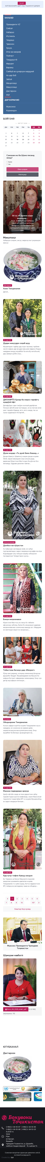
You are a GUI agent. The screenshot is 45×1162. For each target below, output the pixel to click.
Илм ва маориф (13, 52)
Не (9, 164)
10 (22, 902)
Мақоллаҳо (11, 87)
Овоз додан (22, 169)
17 (6, 139)
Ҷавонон (10, 44)
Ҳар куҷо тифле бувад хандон (17, 875)
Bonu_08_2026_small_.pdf (16, 1009)
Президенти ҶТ (13, 24)
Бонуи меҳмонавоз (12, 619)
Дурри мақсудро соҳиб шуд (16, 343)
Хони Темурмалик (11, 288)
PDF (8, 95)
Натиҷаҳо (22, 174)
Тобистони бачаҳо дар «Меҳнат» (19, 670)
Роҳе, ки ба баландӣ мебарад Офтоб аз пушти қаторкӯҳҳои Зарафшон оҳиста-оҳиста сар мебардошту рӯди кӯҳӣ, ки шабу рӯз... (22, 225)
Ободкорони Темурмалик (15, 722)
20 (23, 139)
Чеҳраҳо (10, 40)
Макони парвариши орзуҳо (16, 791)
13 (23, 136)
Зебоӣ (9, 79)
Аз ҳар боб (11, 75)
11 (11, 136)
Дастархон (11, 91)
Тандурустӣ (11, 60)
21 (28, 139)
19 (17, 139)
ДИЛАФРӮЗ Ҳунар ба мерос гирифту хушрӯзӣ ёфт (21, 400)
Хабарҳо (10, 32)
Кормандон (11, 110)
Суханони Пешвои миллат (22, 6)
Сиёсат (9, 28)
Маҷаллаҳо (11, 83)
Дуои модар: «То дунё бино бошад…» (21, 453)
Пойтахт (10, 56)
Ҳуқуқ (9, 48)
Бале (10, 162)
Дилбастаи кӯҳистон (13, 545)
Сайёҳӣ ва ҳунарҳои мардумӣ (20, 71)
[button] (6, 207)
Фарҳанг (10, 63)
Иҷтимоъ (10, 36)
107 (33, 902)
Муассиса (10, 106)
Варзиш (9, 67)
